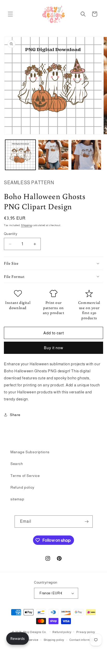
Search (16, 464)
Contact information (83, 639)
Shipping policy (54, 639)
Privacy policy (85, 632)
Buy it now (53, 348)
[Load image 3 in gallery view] (86, 155)
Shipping (26, 225)
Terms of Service (25, 476)
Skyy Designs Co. (35, 631)
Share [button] (15, 415)
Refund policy (22, 487)
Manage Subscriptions (30, 452)
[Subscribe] (86, 521)
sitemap (17, 499)
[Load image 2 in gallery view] (53, 155)
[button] (10, 14)
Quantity (10, 234)
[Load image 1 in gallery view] (20, 155)
